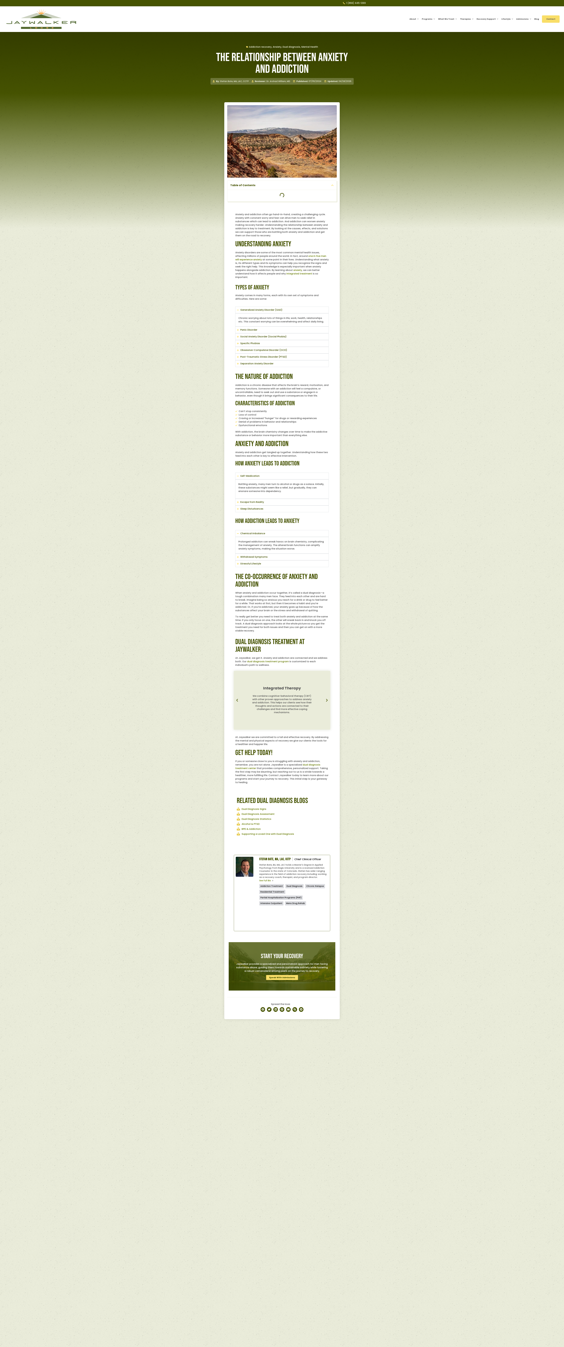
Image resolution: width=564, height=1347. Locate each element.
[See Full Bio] (273, 880)
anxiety (297, 270)
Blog (536, 19)
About (412, 19)
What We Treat (446, 19)
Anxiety (277, 47)
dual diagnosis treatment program (268, 661)
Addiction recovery (260, 47)
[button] (332, 185)
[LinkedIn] (311, 918)
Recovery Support (486, 19)
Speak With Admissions (282, 977)
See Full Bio (265, 880)
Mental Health (309, 47)
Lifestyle (506, 19)
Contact (550, 19)
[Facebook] (276, 918)
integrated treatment (299, 273)
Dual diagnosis (291, 47)
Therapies (465, 19)
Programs (427, 19)
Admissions (522, 19)
